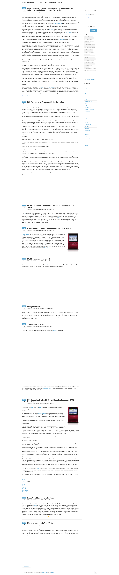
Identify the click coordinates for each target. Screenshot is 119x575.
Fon (32, 407)
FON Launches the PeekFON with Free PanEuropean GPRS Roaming (50, 401)
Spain (89, 63)
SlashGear (24, 487)
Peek (25, 213)
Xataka (23, 485)
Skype (86, 62)
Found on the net (88, 101)
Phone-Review (25, 488)
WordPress (44, 572)
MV (85, 60)
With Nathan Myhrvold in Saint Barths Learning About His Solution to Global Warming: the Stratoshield (50, 9)
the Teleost (41, 87)
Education (92, 41)
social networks (91, 62)
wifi (90, 70)
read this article (69, 32)
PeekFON (55, 330)
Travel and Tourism (88, 68)
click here (60, 217)
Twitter (94, 68)
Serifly (52, 572)
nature (88, 60)
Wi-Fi (88, 70)
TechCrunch (24, 479)
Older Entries (26, 566)
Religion (87, 134)
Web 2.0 (86, 145)
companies (87, 39)
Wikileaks (94, 70)
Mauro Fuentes (47, 264)
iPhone (86, 54)
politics (92, 60)
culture (91, 39)
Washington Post (26, 482)
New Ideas (87, 120)
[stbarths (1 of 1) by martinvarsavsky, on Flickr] (26, 95)
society (86, 63)
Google (93, 47)
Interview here (25, 393)
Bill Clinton (90, 36)
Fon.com (37, 468)
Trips (86, 141)
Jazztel (92, 57)
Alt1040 (24, 484)
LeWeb (35, 505)
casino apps (47, 130)
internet (86, 52)
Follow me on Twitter (91, 79)
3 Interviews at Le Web (36, 324)
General (44, 12)
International (87, 107)
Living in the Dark (34, 306)
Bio (45, 2)
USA (85, 70)
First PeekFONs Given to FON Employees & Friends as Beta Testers (50, 206)
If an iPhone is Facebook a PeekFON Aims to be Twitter (49, 228)
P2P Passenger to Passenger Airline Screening (45, 102)
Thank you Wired (25, 234)
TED (91, 65)
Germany (89, 47)
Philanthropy (87, 130)
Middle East (87, 115)
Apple (86, 36)
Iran (89, 54)
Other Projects (88, 124)
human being (90, 49)
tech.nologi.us (25, 490)
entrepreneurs (87, 42)
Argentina (87, 88)
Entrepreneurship (88, 44)
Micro (43, 308)
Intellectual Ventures (57, 23)
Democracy (87, 41)
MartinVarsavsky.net (37, 12)
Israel (93, 55)
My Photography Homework (38, 259)
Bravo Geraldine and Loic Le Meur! (41, 498)
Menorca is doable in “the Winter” (40, 523)
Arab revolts (87, 86)
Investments (52, 2)
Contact (60, 2)
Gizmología (24, 491)
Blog (41, 2)
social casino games (47, 388)
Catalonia (87, 89)
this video (51, 29)
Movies (86, 116)
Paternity (87, 126)
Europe (93, 44)
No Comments (51, 12)
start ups (93, 63)
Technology (87, 65)
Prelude (86, 132)
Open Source (87, 122)
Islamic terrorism (88, 55)
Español (88, 14)
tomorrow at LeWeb (42, 413)
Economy (87, 91)
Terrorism (87, 140)
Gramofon (87, 105)
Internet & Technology (89, 109)
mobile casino (61, 39)
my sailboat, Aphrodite (49, 87)
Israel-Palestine (87, 57)
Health (86, 49)
